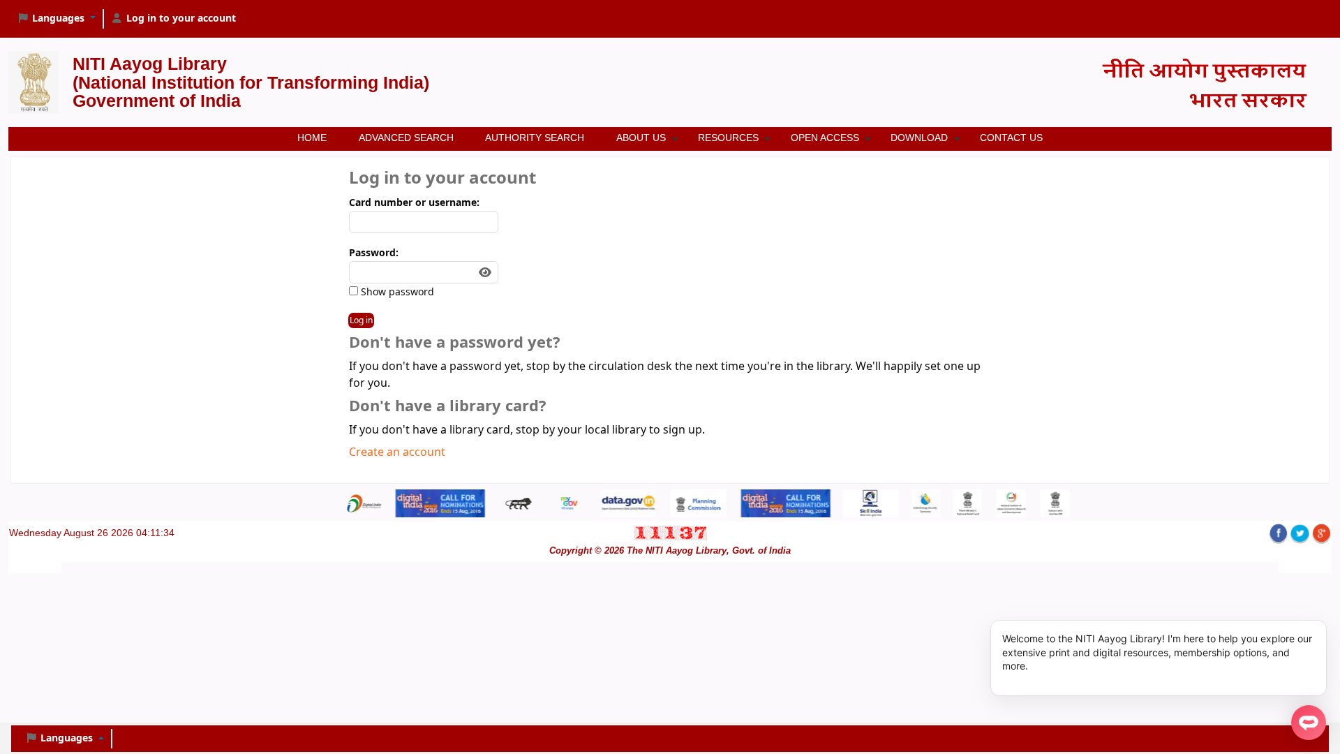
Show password (396, 292)
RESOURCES (728, 137)
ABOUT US (641, 137)
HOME (312, 137)
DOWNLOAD (919, 137)
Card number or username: (414, 202)
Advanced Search (406, 137)
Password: (374, 253)
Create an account (397, 452)
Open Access (825, 137)
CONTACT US (1011, 137)
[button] (56, 19)
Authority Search (534, 137)
